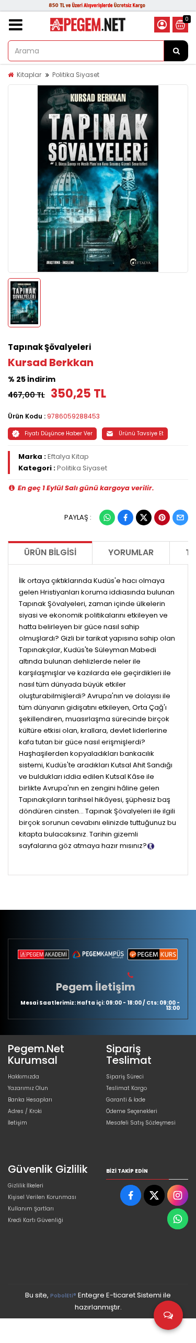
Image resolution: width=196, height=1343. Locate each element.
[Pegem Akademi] (43, 954)
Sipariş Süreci (125, 1077)
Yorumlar (131, 552)
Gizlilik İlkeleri (25, 1186)
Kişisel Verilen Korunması (42, 1197)
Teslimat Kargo (126, 1088)
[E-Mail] (180, 517)
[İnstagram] (177, 1195)
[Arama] (176, 50)
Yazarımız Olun (28, 1088)
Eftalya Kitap (68, 456)
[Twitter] (144, 517)
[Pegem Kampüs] (98, 954)
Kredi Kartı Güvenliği (35, 1220)
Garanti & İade (125, 1100)
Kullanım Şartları (31, 1209)
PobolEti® (63, 1296)
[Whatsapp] (107, 517)
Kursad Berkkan (51, 362)
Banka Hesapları (30, 1100)
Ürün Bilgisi (50, 552)
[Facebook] (125, 517)
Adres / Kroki (25, 1111)
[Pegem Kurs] (152, 954)
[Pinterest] (162, 517)
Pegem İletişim (95, 987)
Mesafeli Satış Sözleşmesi (141, 1123)
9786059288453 (73, 416)
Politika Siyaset (75, 74)
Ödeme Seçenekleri (131, 1111)
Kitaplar (29, 74)
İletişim (17, 1123)
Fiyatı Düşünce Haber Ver (59, 433)
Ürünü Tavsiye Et (141, 433)
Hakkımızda (23, 1077)
